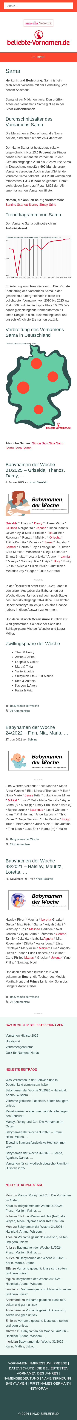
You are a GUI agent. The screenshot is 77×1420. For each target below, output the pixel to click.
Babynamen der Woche (24, 705)
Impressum (40, 1363)
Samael (11, 547)
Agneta (48, 938)
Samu (10, 448)
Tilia (50, 533)
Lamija (65, 556)
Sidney (33, 204)
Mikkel (12, 800)
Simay (43, 204)
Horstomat (13, 1041)
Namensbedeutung (21, 1378)
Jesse (29, 795)
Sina (52, 443)
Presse (60, 1363)
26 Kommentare (20, 1001)
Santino (11, 204)
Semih (27, 448)
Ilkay (56, 561)
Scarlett (22, 204)
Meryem (44, 948)
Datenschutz (21, 1368)
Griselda (11, 523)
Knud (9, 1206)
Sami (59, 443)
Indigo (66, 819)
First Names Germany (50, 1383)
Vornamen (17, 1363)
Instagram (38, 1388)
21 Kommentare (20, 710)
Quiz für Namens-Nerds (22, 1053)
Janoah (41, 528)
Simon (36, 443)
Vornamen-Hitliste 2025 (22, 1035)
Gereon (61, 934)
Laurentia (36, 810)
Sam (45, 443)
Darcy (38, 523)
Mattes (29, 957)
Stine (52, 204)
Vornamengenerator (19, 1047)
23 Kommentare (20, 844)
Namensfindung (57, 1378)
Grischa (54, 537)
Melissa (34, 929)
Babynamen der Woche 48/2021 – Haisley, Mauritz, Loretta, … (34, 866)
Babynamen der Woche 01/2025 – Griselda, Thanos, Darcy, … (35, 470)
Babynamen (16, 1383)
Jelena (55, 957)
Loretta (46, 919)
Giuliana (11, 528)
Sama (48, 542)
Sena (18, 448)
